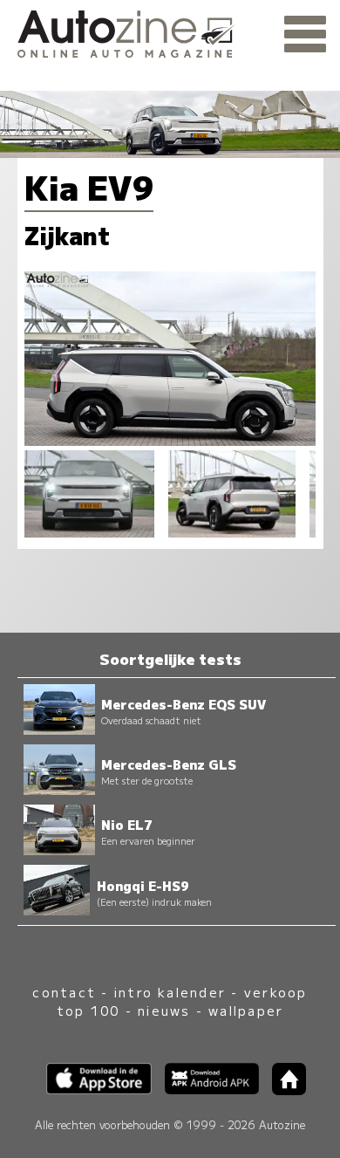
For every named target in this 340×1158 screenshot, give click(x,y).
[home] (282, 1089)
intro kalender (170, 992)
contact (64, 992)
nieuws (164, 1010)
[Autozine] (170, 31)
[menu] (305, 35)
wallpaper (245, 1010)
